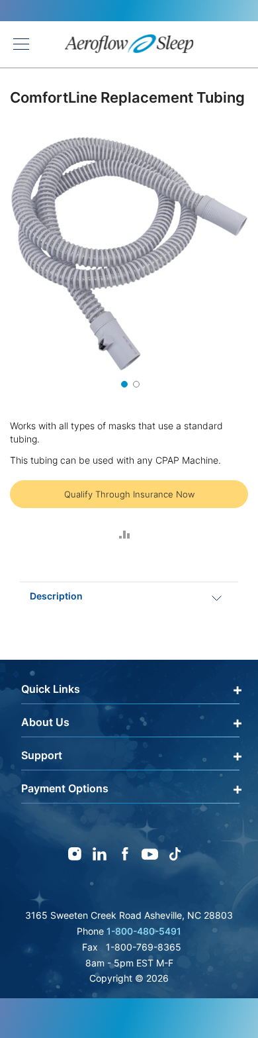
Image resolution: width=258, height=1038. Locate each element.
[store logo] (129, 44)
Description (56, 595)
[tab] (129, 596)
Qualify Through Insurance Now (129, 494)
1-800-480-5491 (144, 931)
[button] (123, 383)
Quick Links (50, 689)
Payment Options (64, 788)
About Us (45, 722)
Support (41, 755)
